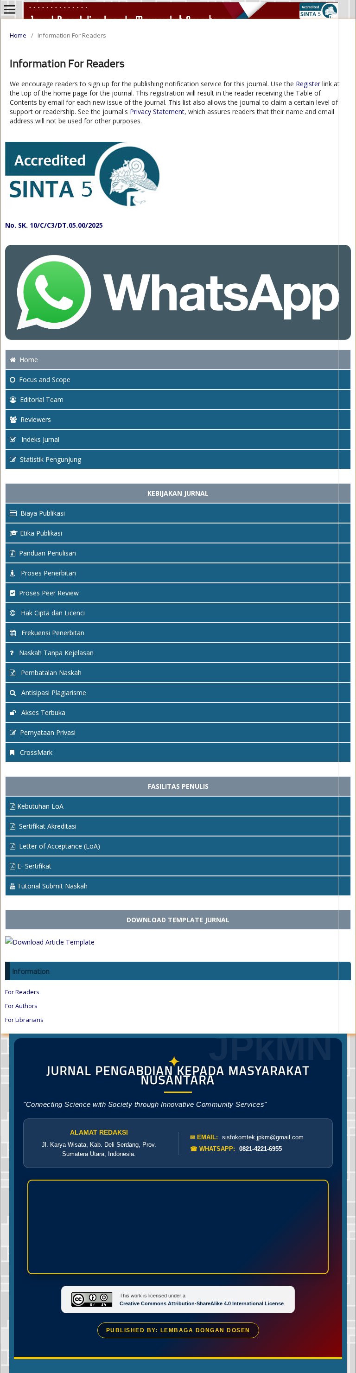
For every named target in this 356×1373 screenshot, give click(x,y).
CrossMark (35, 752)
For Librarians (24, 1019)
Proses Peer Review (49, 592)
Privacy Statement (157, 111)
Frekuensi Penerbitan (51, 632)
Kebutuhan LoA (40, 806)
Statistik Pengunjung (50, 459)
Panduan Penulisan (47, 553)
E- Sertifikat (34, 866)
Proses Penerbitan (47, 572)
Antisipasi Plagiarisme (52, 692)
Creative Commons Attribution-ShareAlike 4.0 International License (202, 1303)
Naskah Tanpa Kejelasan (55, 652)
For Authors (21, 1006)
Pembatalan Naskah (50, 672)
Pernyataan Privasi (48, 732)
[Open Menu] (9, 9)
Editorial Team (42, 399)
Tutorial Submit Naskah (52, 885)
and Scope (44, 379)
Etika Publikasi (41, 533)
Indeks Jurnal (39, 439)
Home (18, 35)
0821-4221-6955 (260, 1148)
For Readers (22, 992)
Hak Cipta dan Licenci (52, 612)
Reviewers (35, 419)
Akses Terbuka (42, 712)
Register (308, 83)
